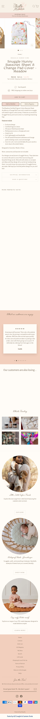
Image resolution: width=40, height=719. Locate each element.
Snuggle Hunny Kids (20, 58)
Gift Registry (20, 647)
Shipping (17, 79)
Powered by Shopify (20, 712)
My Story (20, 650)
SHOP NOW (20, 572)
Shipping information (20, 174)
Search (20, 654)
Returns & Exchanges (20, 670)
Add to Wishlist (10, 104)
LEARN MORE (20, 630)
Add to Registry (29, 104)
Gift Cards (20, 657)
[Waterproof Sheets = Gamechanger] (20, 536)
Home (19, 54)
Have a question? (20, 179)
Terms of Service (20, 663)
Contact (20, 640)
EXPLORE (20, 512)
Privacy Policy (20, 667)
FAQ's (20, 673)
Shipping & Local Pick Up (20, 660)
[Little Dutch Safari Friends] (20, 474)
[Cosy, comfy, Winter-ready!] (20, 596)
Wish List (20, 644)
